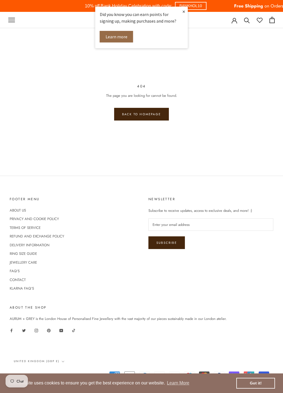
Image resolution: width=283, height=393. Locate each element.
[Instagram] (36, 330)
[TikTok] (73, 330)
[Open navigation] (11, 20)
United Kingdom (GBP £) (36, 361)
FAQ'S (15, 271)
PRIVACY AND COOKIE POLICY (34, 218)
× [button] (183, 11)
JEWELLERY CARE (23, 262)
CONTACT (18, 279)
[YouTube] (61, 330)
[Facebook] (11, 330)
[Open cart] (272, 20)
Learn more (116, 36)
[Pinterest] (49, 330)
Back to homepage (141, 114)
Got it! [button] (256, 383)
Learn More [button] (178, 383)
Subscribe (166, 242)
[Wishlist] (260, 20)
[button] (190, 6)
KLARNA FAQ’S (22, 288)
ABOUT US (18, 210)
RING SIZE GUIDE (23, 253)
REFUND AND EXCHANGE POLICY (37, 236)
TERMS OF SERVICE (25, 227)
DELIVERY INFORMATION (29, 245)
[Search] (247, 20)
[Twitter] (24, 330)
